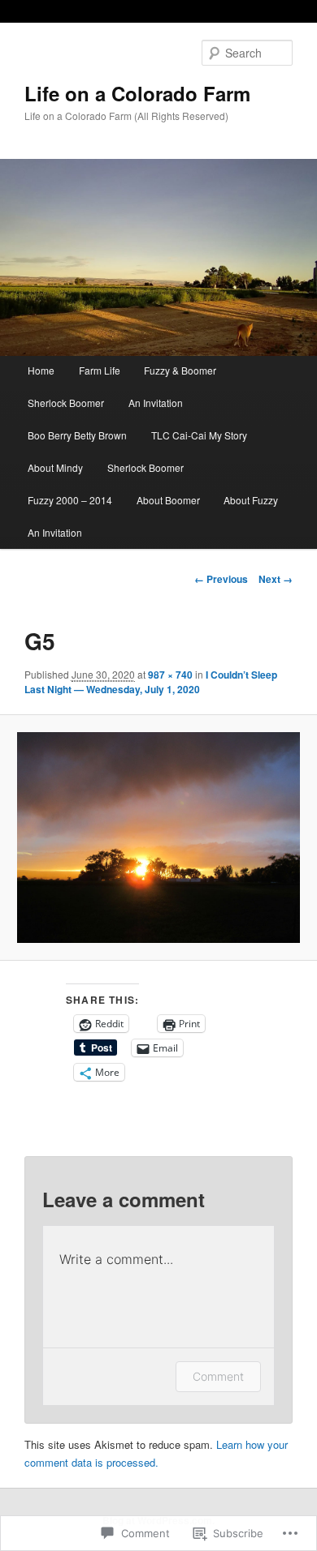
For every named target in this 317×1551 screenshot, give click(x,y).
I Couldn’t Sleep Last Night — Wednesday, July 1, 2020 (150, 681)
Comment (218, 1376)
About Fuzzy (251, 500)
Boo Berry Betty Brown (77, 435)
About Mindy (55, 467)
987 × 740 (170, 674)
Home (41, 370)
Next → (275, 579)
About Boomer (168, 500)
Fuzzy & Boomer (180, 370)
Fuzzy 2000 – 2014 (70, 500)
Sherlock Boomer (66, 402)
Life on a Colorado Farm (137, 93)
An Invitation (155, 402)
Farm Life (99, 370)
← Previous (221, 579)
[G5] (158, 837)
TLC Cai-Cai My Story (199, 435)
